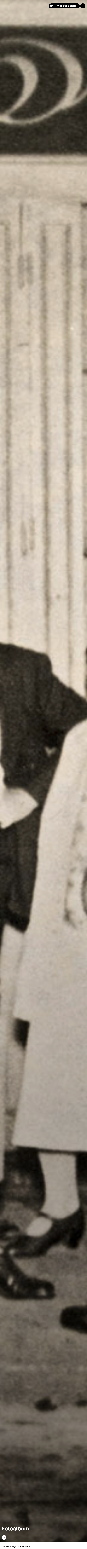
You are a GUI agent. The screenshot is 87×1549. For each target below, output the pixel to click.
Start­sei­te (5, 1547)
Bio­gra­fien (15, 1547)
